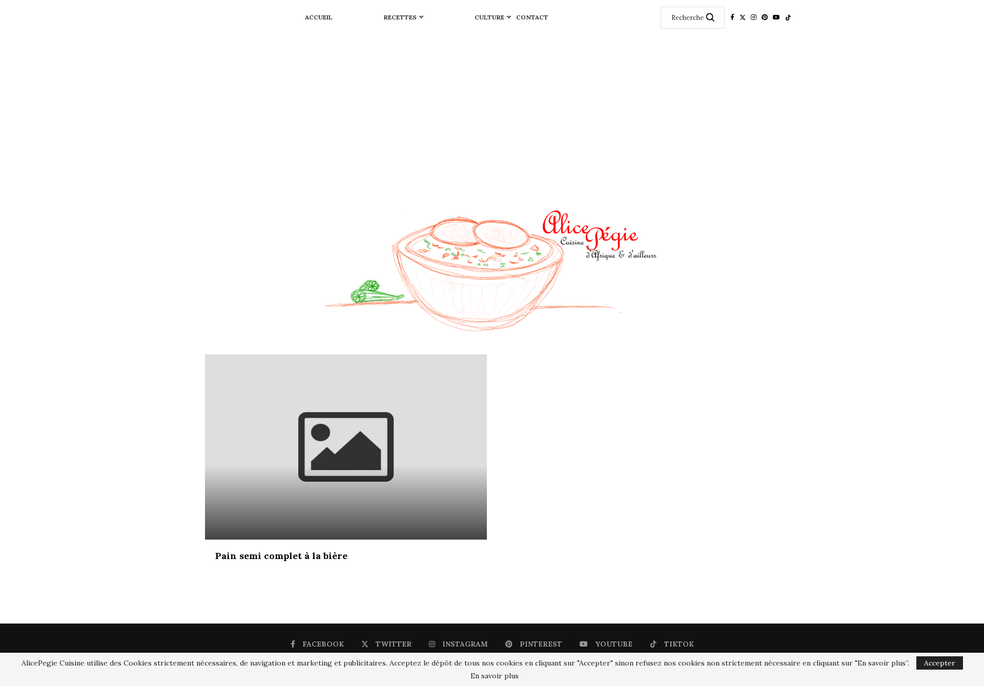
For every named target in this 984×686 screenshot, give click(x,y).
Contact (532, 17)
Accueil (319, 17)
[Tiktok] (788, 17)
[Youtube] (776, 17)
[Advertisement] (491, 111)
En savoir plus (494, 675)
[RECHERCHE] (710, 18)
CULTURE (489, 17)
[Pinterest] (764, 17)
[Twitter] (742, 17)
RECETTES (400, 17)
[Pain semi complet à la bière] (346, 447)
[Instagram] (753, 17)
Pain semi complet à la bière (281, 556)
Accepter (939, 663)
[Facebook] (732, 17)
